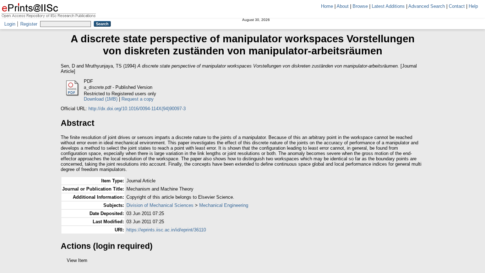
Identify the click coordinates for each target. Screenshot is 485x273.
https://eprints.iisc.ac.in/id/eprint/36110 (166, 229)
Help (473, 6)
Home (327, 6)
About (343, 6)
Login (9, 24)
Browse (360, 6)
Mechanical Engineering (223, 205)
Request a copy (137, 99)
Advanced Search (426, 6)
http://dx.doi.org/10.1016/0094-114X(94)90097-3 (137, 108)
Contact (457, 6)
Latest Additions (388, 6)
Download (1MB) (101, 99)
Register (28, 24)
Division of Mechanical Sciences (160, 205)
